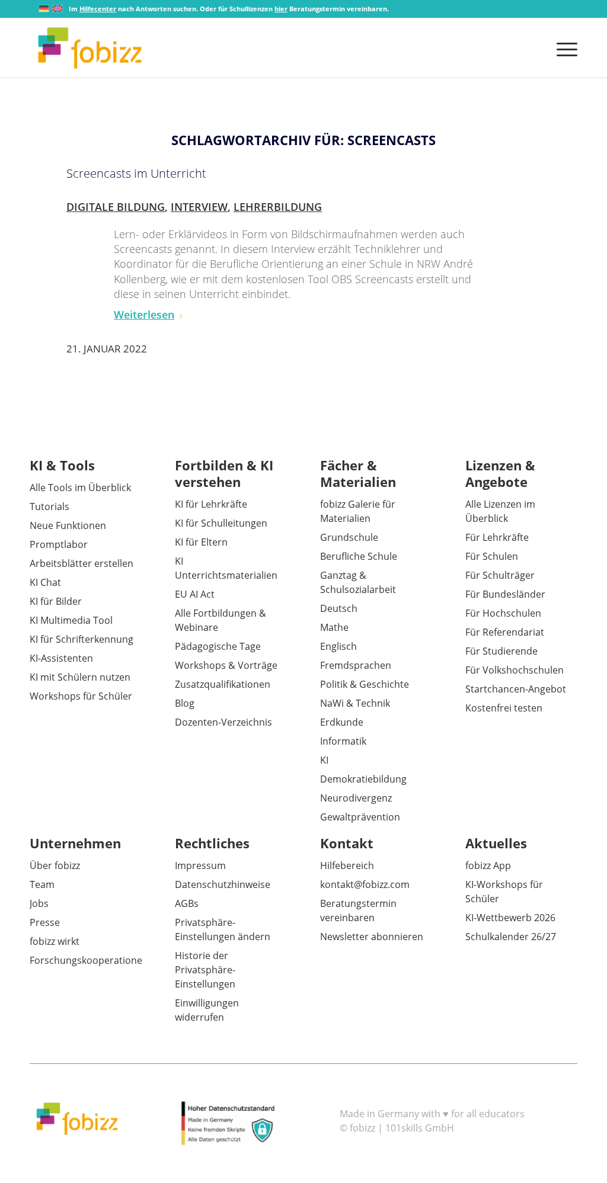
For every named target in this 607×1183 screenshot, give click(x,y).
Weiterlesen (144, 314)
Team (42, 884)
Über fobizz (55, 865)
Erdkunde (341, 722)
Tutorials (49, 506)
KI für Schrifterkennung (81, 639)
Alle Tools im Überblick (80, 487)
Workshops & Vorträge (226, 665)
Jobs (39, 903)
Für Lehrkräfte (497, 537)
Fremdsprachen (355, 665)
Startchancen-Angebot (515, 688)
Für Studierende (501, 651)
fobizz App (488, 865)
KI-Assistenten (61, 658)
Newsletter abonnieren (371, 936)
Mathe (334, 627)
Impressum (200, 865)
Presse (45, 922)
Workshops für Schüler (81, 696)
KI (324, 760)
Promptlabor (59, 544)
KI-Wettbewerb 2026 (510, 917)
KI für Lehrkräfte (211, 504)
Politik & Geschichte (364, 684)
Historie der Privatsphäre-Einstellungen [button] (205, 969)
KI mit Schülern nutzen (80, 677)
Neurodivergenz (356, 797)
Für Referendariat (504, 632)
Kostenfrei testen (503, 707)
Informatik (343, 741)
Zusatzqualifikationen (222, 684)
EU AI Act (195, 594)
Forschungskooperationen (89, 960)
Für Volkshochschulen (514, 670)
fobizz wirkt (54, 941)
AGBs (187, 903)
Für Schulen (491, 556)
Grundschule (349, 537)
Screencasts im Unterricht (136, 173)
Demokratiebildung (363, 779)
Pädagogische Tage (218, 646)
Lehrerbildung (278, 207)
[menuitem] (563, 48)
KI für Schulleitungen (221, 523)
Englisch (338, 646)
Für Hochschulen (503, 613)
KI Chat (45, 582)
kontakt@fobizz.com (365, 884)
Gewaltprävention (360, 816)
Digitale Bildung (115, 207)
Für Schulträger (500, 575)
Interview (199, 207)
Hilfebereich (347, 865)
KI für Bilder (56, 601)
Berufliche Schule (358, 556)
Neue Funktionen (68, 525)
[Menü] (563, 48)
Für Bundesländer (505, 594)
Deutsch (338, 608)
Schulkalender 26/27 (510, 936)
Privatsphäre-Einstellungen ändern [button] (222, 929)
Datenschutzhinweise (222, 884)
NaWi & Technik (355, 703)
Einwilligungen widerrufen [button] (207, 1010)
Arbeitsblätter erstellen (81, 563)
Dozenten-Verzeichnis (223, 722)
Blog (184, 703)
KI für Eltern (201, 542)
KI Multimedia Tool (71, 620)
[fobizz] (90, 48)
